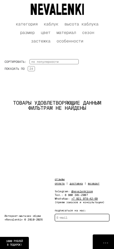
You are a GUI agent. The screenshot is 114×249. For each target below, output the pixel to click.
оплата (60, 183)
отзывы (60, 179)
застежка (40, 41)
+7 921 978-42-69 (84, 198)
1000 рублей (14, 243)
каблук (51, 24)
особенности (70, 41)
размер (27, 32)
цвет (45, 32)
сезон (88, 32)
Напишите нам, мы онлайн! (103, 241)
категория (27, 24)
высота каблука (81, 24)
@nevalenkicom (82, 191)
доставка (76, 183)
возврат (93, 183)
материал (66, 32)
